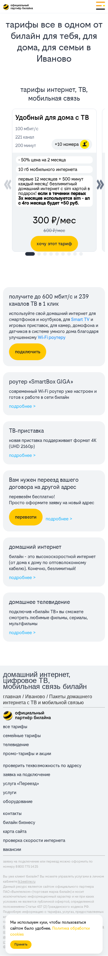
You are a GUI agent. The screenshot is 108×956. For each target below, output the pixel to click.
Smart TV (80, 319)
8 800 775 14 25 (27, 867)
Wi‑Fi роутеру (51, 337)
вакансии (12, 849)
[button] (100, 184)
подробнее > (22, 406)
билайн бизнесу (19, 822)
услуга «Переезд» (21, 783)
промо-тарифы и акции (27, 753)
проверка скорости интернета (34, 840)
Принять (20, 944)
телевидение (16, 744)
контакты (12, 813)
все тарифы (15, 726)
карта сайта (14, 831)
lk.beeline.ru (26, 882)
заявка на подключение (26, 774)
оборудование (17, 801)
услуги (9, 792)
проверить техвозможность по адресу (42, 765)
